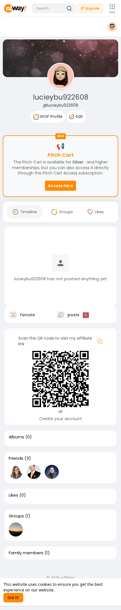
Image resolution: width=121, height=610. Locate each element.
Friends (16, 458)
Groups (16, 516)
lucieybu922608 (60, 97)
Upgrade (92, 8)
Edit (79, 116)
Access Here (60, 186)
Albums (16, 437)
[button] (54, 8)
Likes (13, 495)
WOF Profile (50, 116)
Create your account (60, 418)
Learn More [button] (66, 590)
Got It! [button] (13, 597)
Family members (26, 553)
